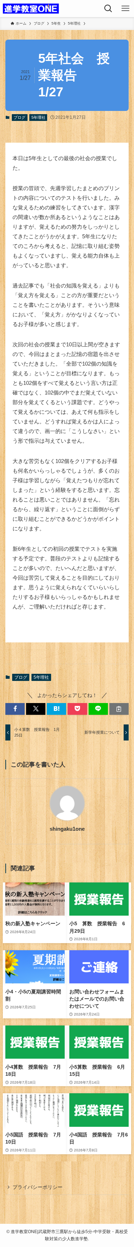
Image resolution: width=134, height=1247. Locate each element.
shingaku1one (67, 829)
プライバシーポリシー (38, 1187)
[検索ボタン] (108, 8)
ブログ (19, 117)
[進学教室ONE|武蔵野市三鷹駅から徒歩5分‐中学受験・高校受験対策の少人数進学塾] (31, 8)
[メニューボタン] (125, 8)
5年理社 (38, 117)
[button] (15, 709)
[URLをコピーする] (119, 709)
